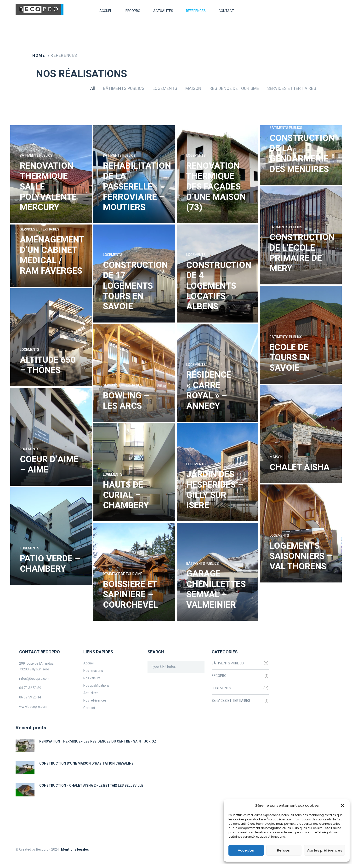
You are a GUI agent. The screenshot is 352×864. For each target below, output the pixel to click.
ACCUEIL (106, 10)
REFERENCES (196, 10)
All (92, 88)
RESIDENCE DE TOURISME (234, 88)
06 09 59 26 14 (30, 697)
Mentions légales (75, 849)
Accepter (246, 850)
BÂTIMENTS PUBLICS (123, 88)
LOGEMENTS (165, 88)
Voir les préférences (324, 850)
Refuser (284, 850)
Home (39, 55)
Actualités (90, 693)
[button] (342, 805)
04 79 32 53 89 (30, 688)
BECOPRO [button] (132, 10)
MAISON (193, 88)
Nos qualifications (96, 685)
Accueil (88, 663)
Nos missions (93, 670)
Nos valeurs (92, 678)
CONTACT (226, 10)
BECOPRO (219, 675)
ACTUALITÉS (163, 10)
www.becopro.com (33, 706)
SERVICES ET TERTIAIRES (291, 88)
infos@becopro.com (34, 678)
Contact (89, 707)
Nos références (95, 700)
